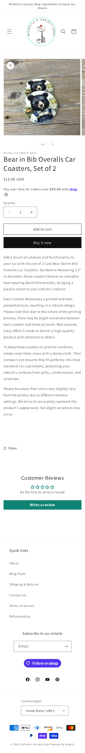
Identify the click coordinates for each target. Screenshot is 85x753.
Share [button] (12, 448)
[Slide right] (53, 144)
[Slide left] (32, 144)
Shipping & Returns (24, 584)
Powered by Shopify (62, 744)
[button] (9, 31)
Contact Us (17, 595)
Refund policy (19, 616)
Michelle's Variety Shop (34, 744)
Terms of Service (21, 606)
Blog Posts (17, 574)
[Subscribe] (66, 646)
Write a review (42, 504)
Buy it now (42, 242)
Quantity (9, 203)
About (14, 563)
